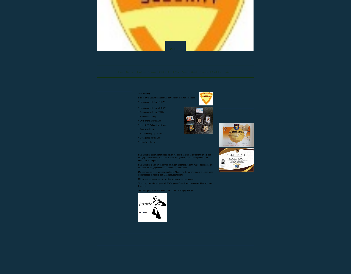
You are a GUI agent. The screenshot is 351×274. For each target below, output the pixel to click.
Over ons (130, 72)
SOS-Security (164, 72)
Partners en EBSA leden (210, 72)
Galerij (194, 72)
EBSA (176, 72)
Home (120, 72)
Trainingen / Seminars (146, 72)
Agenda (185, 72)
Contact (227, 72)
